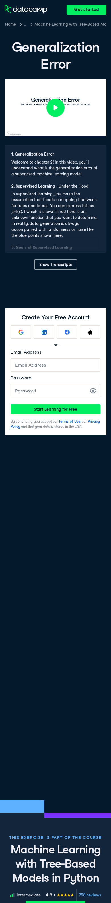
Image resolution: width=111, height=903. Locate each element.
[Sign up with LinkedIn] (44, 332)
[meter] (59, 895)
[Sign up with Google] (21, 332)
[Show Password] (93, 390)
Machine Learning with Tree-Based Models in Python (70, 24)
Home (10, 24)
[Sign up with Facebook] (67, 332)
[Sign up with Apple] (90, 332)
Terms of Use (69, 421)
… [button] (25, 24)
